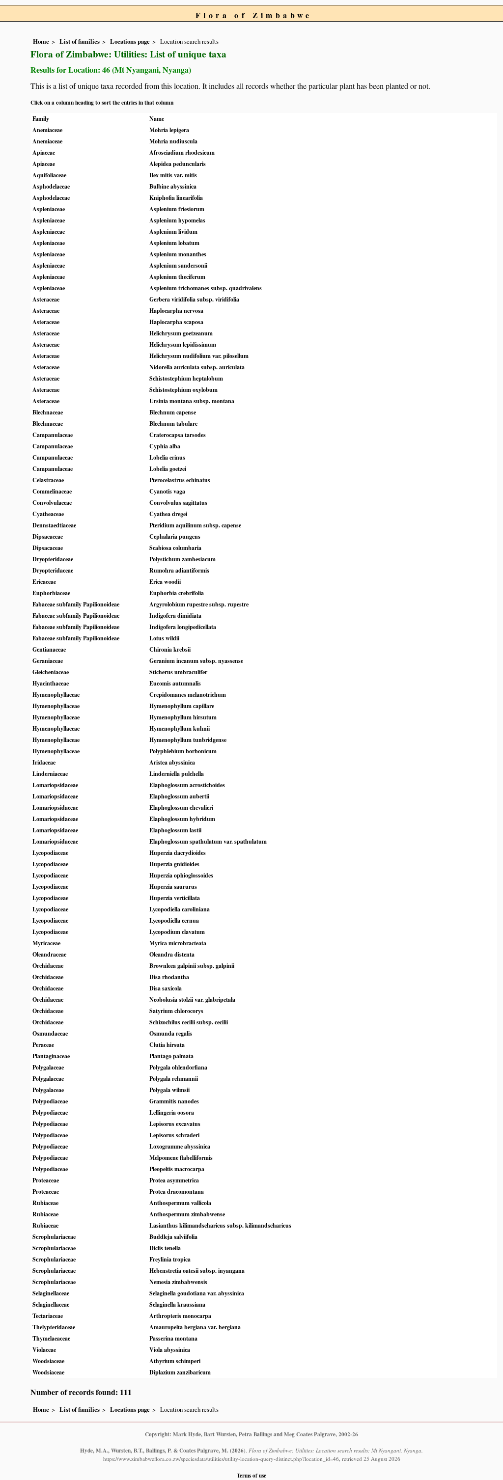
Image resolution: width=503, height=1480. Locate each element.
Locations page (130, 41)
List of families (79, 41)
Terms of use (251, 1475)
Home (41, 41)
